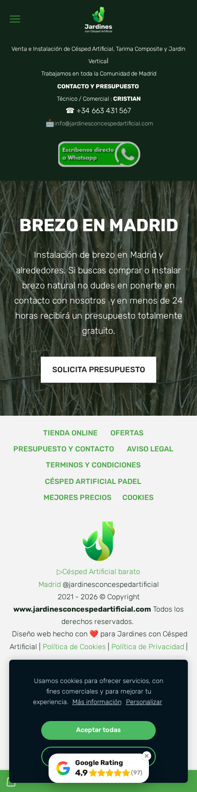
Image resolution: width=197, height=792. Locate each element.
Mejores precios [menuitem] (77, 497)
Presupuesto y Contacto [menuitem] (63, 449)
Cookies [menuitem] (137, 497)
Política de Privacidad (147, 646)
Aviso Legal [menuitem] (150, 449)
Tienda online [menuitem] (70, 433)
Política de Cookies (74, 646)
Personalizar (144, 702)
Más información (96, 702)
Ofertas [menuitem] (126, 433)
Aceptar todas (98, 730)
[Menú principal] (14, 19)
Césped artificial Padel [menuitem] (93, 481)
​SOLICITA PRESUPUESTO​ (98, 369)
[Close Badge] (146, 755)
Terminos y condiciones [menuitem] (93, 465)
